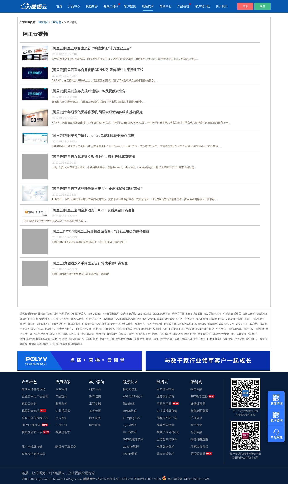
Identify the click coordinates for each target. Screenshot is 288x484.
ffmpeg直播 (170, 323)
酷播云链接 (152, 339)
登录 (245, 6)
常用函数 (64, 313)
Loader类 (139, 339)
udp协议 (24, 318)
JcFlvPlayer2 (185, 323)
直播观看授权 (199, 446)
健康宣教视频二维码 (121, 323)
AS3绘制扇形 (78, 313)
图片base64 (203, 318)
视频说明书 (62, 432)
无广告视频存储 (32, 446)
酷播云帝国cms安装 (46, 313)
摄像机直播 (197, 403)
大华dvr (141, 318)
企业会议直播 (93, 318)
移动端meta (102, 323)
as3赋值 (254, 323)
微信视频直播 (238, 333)
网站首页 (43, 22)
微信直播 (196, 389)
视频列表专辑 (30, 410)
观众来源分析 (165, 453)
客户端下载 (202, 6)
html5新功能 (43, 339)
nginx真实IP (204, 333)
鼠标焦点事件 (126, 333)
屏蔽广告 (50, 328)
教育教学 (61, 403)
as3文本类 (242, 323)
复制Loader (94, 313)
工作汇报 (61, 425)
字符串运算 (87, 333)
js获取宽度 (92, 339)
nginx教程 (129, 425)
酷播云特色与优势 (33, 389)
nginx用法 (190, 333)
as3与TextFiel (27, 323)
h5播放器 (189, 318)
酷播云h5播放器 (232, 313)
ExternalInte (144, 313)
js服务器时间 (59, 323)
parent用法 (217, 318)
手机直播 (196, 418)
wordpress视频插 (126, 318)
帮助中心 (165, 6)
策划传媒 (95, 410)
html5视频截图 (194, 313)
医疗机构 (95, 425)
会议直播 (196, 432)
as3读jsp (262, 313)
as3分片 (248, 328)
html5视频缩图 (111, 313)
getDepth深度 (125, 328)
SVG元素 (74, 333)
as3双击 (252, 333)
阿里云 (156, 333)
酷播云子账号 (50, 344)
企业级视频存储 (167, 410)
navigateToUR (124, 339)
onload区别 (43, 323)
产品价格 (183, 6)
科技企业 (95, 389)
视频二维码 (111, 6)
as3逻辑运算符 (212, 313)
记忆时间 (44, 318)
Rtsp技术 (129, 403)
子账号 (248, 318)
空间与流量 (164, 403)
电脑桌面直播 (199, 410)
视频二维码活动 (183, 339)
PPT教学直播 (199, 396)
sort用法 (100, 333)
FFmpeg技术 (131, 418)
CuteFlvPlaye (59, 339)
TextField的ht (27, 339)
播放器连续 (35, 344)
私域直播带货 (76, 339)
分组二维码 (249, 313)
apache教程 (131, 446)
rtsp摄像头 (109, 328)
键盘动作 (178, 333)
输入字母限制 (154, 323)
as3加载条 (37, 328)
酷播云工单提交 (65, 446)
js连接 (34, 318)
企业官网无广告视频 (35, 396)
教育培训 (95, 396)
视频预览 (228, 339)
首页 (59, 6)
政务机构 (95, 418)
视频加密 (92, 6)
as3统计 (259, 328)
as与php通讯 (128, 313)
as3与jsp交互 (226, 323)
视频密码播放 (165, 425)
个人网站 (61, 418)
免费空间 (140, 323)
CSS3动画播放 (234, 318)
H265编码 (108, 318)
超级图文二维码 (59, 333)
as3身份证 (252, 339)
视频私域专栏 (143, 333)
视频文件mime (221, 333)
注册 (262, 6)
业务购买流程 (165, 396)
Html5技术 (130, 432)
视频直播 (189, 328)
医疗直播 (196, 425)
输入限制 (258, 318)
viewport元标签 (161, 313)
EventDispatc (155, 318)
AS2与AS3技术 (133, 396)
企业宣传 (61, 389)
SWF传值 (221, 328)
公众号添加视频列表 (35, 418)
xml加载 (97, 328)
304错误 (166, 333)
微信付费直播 (199, 439)
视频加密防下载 (32, 432)
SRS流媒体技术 (133, 439)
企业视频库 (62, 410)
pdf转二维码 (77, 318)
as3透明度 (200, 323)
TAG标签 (56, 22)
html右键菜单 (83, 328)
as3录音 (212, 323)
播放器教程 (130, 389)
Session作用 (160, 328)
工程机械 (95, 403)
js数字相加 (166, 339)
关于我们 (221, 6)
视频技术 (148, 6)
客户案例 (130, 6)
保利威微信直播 (173, 318)
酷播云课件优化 (205, 328)
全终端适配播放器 (33, 454)
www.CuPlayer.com (70, 479)
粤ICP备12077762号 (147, 479)
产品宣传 (61, 396)
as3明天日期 (107, 339)
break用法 (88, 323)
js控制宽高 (200, 339)
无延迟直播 (197, 453)
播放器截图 (74, 323)
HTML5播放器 (31, 425)
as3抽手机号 (41, 333)
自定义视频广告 (65, 328)
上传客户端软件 (167, 439)
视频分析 (239, 339)
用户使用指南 (165, 389)
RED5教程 (130, 410)
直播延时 (112, 333)
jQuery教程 (130, 453)
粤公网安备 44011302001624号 (188, 479)
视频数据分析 (165, 446)
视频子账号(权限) (168, 432)
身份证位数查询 (60, 318)
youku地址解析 (142, 328)
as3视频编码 (235, 328)
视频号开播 (178, 313)
